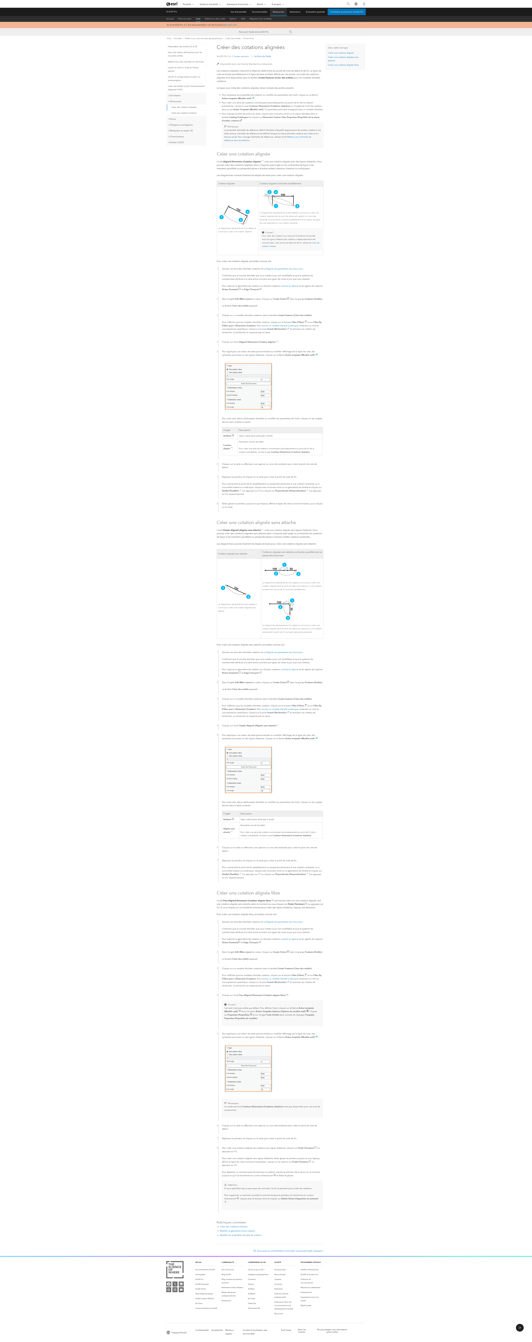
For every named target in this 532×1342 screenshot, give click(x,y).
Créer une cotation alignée (341, 53)
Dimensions (248, 38)
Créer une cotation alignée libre (343, 65)
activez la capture (290, 286)
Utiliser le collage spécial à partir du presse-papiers (184, 79)
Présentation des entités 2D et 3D (182, 46)
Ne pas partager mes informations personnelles (332, 1330)
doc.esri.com (230, 25)
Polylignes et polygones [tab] (181, 125)
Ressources (278, 12)
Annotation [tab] (175, 95)
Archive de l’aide (262, 56)
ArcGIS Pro (171, 11)
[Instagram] (174, 1289)
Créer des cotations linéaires (184, 113)
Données (178, 38)
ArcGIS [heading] (198, 1262)
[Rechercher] (348, 4)
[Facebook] (168, 1284)
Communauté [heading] (228, 1262)
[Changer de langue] (356, 4)
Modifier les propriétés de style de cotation (241, 1235)
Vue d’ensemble (238, 12)
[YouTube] (181, 1289)
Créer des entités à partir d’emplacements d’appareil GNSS (186, 88)
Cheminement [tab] (177, 136)
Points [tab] (173, 119)
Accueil (170, 18)
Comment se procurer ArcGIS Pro (347, 12)
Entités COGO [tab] (177, 142)
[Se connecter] (364, 4)
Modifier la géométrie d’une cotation (237, 1231)
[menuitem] (206, 1269)
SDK (243, 18)
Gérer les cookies (302, 1330)
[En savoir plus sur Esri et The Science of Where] (175, 1270)
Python (233, 18)
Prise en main (184, 18)
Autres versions (241, 56)
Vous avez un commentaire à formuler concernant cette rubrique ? (290, 1251)
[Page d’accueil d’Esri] (172, 4)
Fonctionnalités (259, 12)
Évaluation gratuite (315, 12)
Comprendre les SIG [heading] (257, 1262)
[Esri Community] (168, 1289)
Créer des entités (233, 38)
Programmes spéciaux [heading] (311, 1262)
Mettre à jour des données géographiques (203, 38)
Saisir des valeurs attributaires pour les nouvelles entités (185, 54)
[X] (174, 1284)
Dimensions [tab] (175, 101)
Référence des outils (215, 18)
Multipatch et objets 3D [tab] (181, 130)
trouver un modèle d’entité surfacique (280, 325)
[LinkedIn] (181, 1284)
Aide (198, 18)
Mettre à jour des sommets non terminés (186, 62)
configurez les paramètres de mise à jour (283, 269)
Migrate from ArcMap (261, 18)
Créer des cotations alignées (184, 107)
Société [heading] (277, 1262)
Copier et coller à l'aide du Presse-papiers (183, 69)
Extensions (295, 12)
